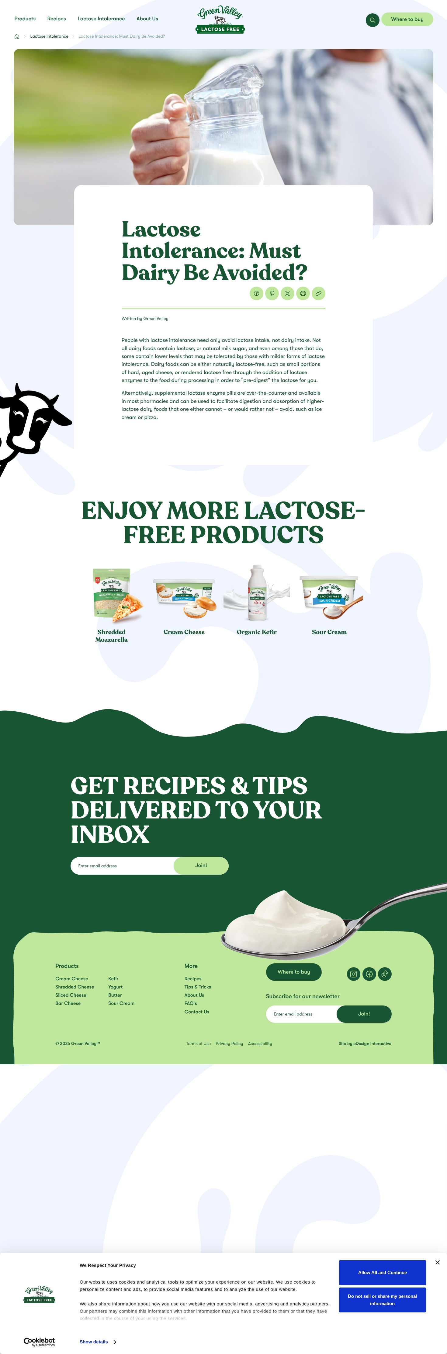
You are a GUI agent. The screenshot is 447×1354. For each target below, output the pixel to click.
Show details (94, 1342)
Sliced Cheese (70, 995)
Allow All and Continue (382, 1272)
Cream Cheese (71, 978)
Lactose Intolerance (101, 19)
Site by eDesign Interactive (365, 1043)
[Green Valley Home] (220, 19)
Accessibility (260, 1043)
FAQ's (191, 1003)
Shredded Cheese (74, 987)
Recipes (56, 19)
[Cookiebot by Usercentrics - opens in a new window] (39, 1342)
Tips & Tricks (198, 987)
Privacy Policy (230, 1043)
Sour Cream (121, 1003)
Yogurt (115, 987)
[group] (115, 600)
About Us (194, 995)
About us (147, 19)
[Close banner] (437, 1262)
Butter (115, 995)
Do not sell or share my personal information (382, 1300)
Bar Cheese (68, 1003)
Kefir (113, 978)
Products (25, 19)
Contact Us (197, 1012)
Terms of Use (199, 1043)
